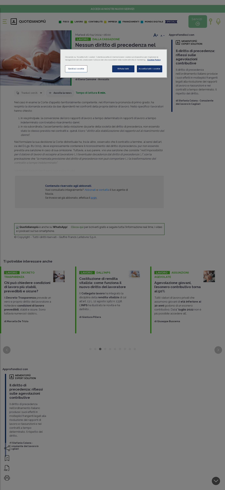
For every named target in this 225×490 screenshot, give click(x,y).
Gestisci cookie (76, 69)
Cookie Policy (154, 60)
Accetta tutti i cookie (149, 69)
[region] (113, 63)
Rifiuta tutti (123, 69)
